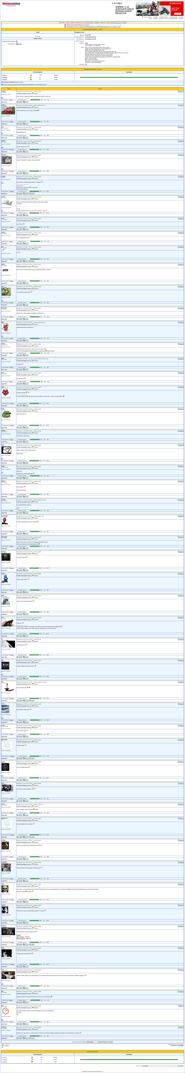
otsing (149, 17)
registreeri (181, 17)
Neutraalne (4, 77)
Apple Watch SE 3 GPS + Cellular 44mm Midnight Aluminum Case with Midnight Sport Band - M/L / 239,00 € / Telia (93, 26)
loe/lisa (11, 99)
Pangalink (96, 22)
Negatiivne (4, 79)
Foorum (67, 22)
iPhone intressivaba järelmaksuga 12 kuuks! (78, 24)
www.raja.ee (20, 185)
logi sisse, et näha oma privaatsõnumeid (168, 18)
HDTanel (27, 937)
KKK (146, 17)
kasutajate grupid (173, 17)
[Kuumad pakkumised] (65, 26)
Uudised (72, 22)
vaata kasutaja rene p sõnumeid (92, 45)
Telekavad (102, 22)
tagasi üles (4, 102)
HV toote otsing (109, 22)
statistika (155, 17)
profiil (150, 18)
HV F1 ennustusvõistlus (87, 22)
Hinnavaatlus (62, 22)
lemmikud (155, 18)
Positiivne (4, 75)
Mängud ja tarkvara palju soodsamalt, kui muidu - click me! (32, 210)
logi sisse (181, 18)
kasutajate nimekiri (163, 17)
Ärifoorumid (78, 22)
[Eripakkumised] (65, 25)
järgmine (181, 1045)
